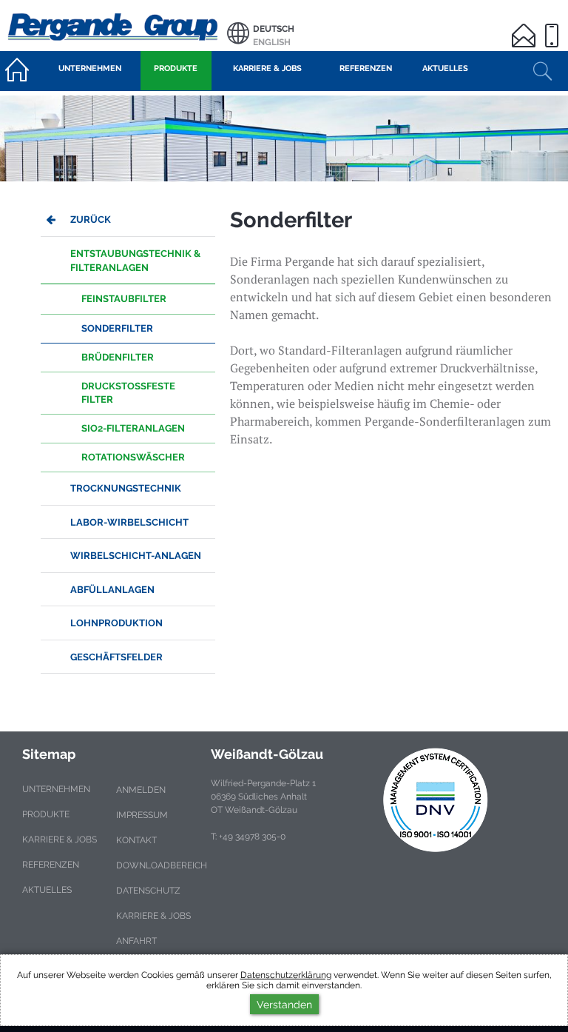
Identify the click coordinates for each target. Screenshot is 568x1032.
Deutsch (273, 29)
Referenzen (50, 865)
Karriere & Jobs (59, 839)
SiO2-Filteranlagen (133, 428)
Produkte (46, 814)
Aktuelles (47, 890)
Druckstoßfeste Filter (128, 393)
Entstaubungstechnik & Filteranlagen (135, 260)
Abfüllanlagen (112, 589)
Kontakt (136, 840)
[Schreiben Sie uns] (526, 26)
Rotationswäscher (133, 457)
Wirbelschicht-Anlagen (135, 555)
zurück (90, 219)
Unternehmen (56, 789)
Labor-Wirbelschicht (129, 522)
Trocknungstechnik (125, 488)
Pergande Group (113, 25)
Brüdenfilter (117, 357)
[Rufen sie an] (554, 26)
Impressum (142, 815)
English (272, 42)
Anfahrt (136, 941)
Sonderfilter (117, 328)
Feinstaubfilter (123, 298)
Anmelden (141, 790)
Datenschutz (148, 890)
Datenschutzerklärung (285, 975)
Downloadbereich (161, 865)
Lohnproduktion (116, 623)
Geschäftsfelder (116, 657)
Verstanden (284, 1004)
